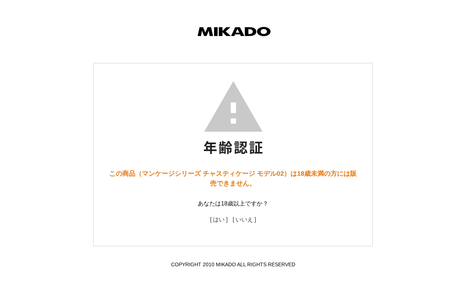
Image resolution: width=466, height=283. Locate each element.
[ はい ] (219, 219)
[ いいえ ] (244, 219)
